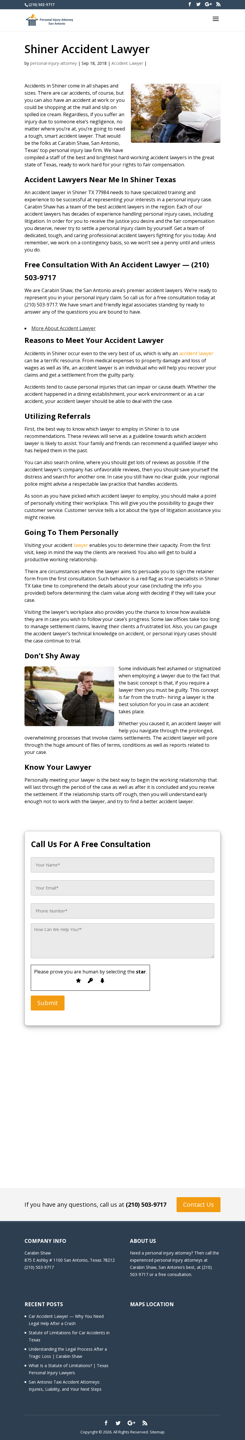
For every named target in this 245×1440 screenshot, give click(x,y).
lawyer (81, 545)
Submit (47, 1003)
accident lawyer (196, 353)
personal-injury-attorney (53, 63)
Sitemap (157, 1432)
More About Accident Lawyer (63, 328)
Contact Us (198, 1204)
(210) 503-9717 (146, 1204)
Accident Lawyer (127, 63)
